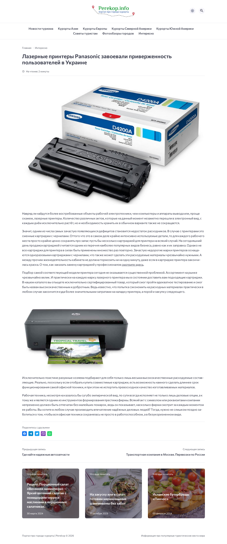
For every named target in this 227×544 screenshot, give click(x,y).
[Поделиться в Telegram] (30, 433)
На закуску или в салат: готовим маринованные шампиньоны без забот (108, 498)
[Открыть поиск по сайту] (202, 11)
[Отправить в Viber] (43, 433)
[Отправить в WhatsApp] (49, 433)
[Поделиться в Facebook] (24, 433)
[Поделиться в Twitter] (37, 433)
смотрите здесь (132, 264)
